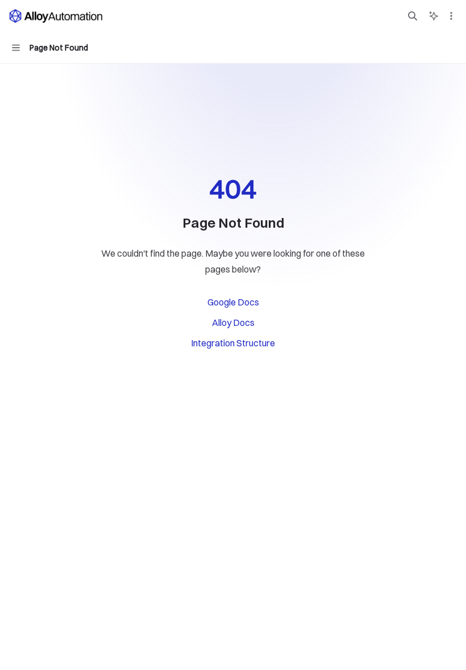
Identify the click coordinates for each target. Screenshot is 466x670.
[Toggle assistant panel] (433, 16)
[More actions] (451, 16)
